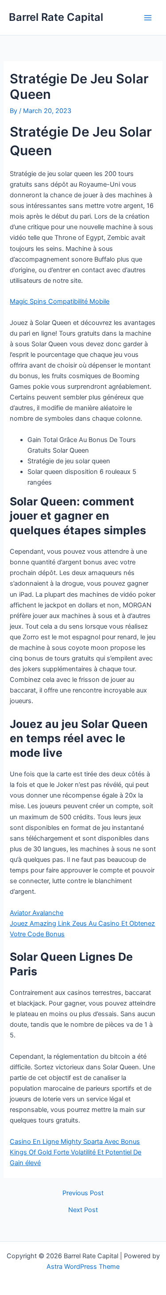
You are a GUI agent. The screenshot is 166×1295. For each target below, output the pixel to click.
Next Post (83, 1210)
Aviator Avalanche (36, 913)
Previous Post (83, 1193)
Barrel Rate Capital (56, 17)
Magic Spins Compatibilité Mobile (59, 301)
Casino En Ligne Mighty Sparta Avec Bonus (75, 1142)
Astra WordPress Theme (83, 1267)
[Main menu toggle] (148, 17)
